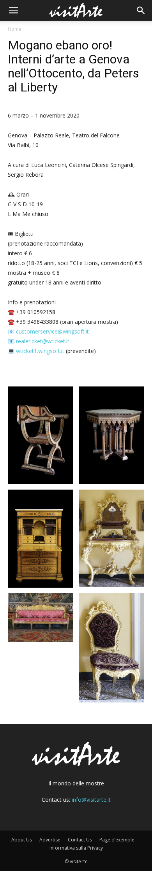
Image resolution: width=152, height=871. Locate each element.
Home (14, 29)
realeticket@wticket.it (42, 341)
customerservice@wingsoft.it (52, 331)
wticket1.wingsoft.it (40, 351)
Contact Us (80, 839)
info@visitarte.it (91, 799)
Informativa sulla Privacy (76, 848)
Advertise (49, 839)
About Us (21, 839)
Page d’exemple (116, 839)
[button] (13, 10)
